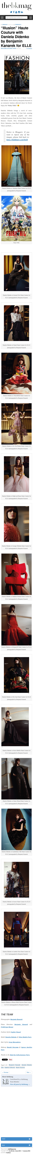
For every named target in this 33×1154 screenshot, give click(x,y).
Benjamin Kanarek (16, 1019)
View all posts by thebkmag (20, 1084)
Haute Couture (20, 1067)
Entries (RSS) (18, 1150)
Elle (2, 1067)
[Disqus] (16, 1112)
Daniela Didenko (10, 1037)
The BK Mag (12, 1150)
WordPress (8, 1152)
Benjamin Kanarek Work (8, 48)
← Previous (5, 1072)
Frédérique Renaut (7, 1027)
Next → (29, 1072)
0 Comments (29, 48)
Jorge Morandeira (15, 1042)
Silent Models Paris (25, 1037)
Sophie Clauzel (16, 1032)
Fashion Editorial (10, 1067)
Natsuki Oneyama (13, 1047)
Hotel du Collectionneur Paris (20, 1055)
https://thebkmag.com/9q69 (17, 140)
